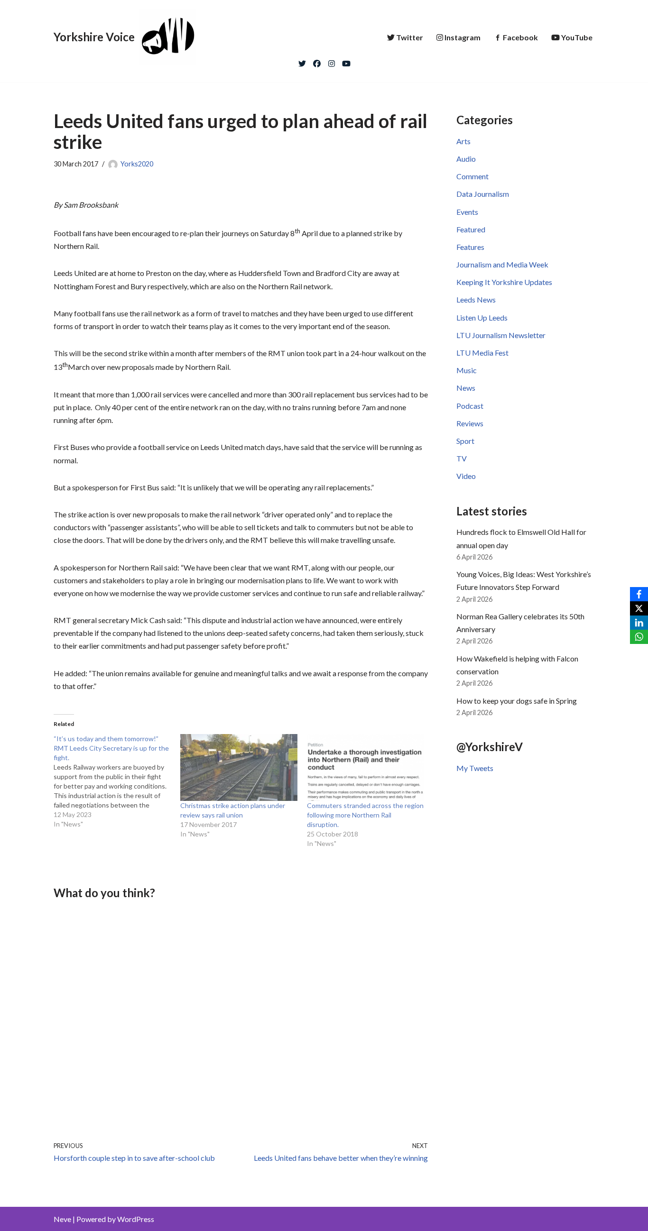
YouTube (576, 37)
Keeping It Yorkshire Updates (504, 281)
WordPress (135, 1218)
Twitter (409, 37)
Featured (470, 229)
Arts (463, 141)
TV (461, 458)
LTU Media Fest (482, 352)
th (297, 231)
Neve (62, 1218)
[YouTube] (346, 61)
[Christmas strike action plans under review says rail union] (238, 767)
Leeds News (476, 299)
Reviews (469, 423)
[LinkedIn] (639, 623)
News (465, 387)
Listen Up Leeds (482, 317)
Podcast (469, 405)
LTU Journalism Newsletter (501, 335)
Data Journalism (482, 193)
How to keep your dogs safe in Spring (516, 700)
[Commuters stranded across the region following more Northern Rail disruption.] (365, 767)
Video (466, 475)
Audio (466, 158)
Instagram (462, 37)
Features (470, 246)
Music (466, 370)
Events (467, 211)
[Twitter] (302, 61)
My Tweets (474, 767)
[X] (639, 608)
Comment (472, 176)
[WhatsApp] (639, 637)
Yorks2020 (136, 164)
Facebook (520, 37)
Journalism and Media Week (502, 264)
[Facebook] (317, 61)
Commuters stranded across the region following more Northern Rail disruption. (365, 814)
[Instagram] (331, 61)
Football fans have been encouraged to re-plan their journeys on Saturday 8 (174, 233)
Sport (465, 440)
